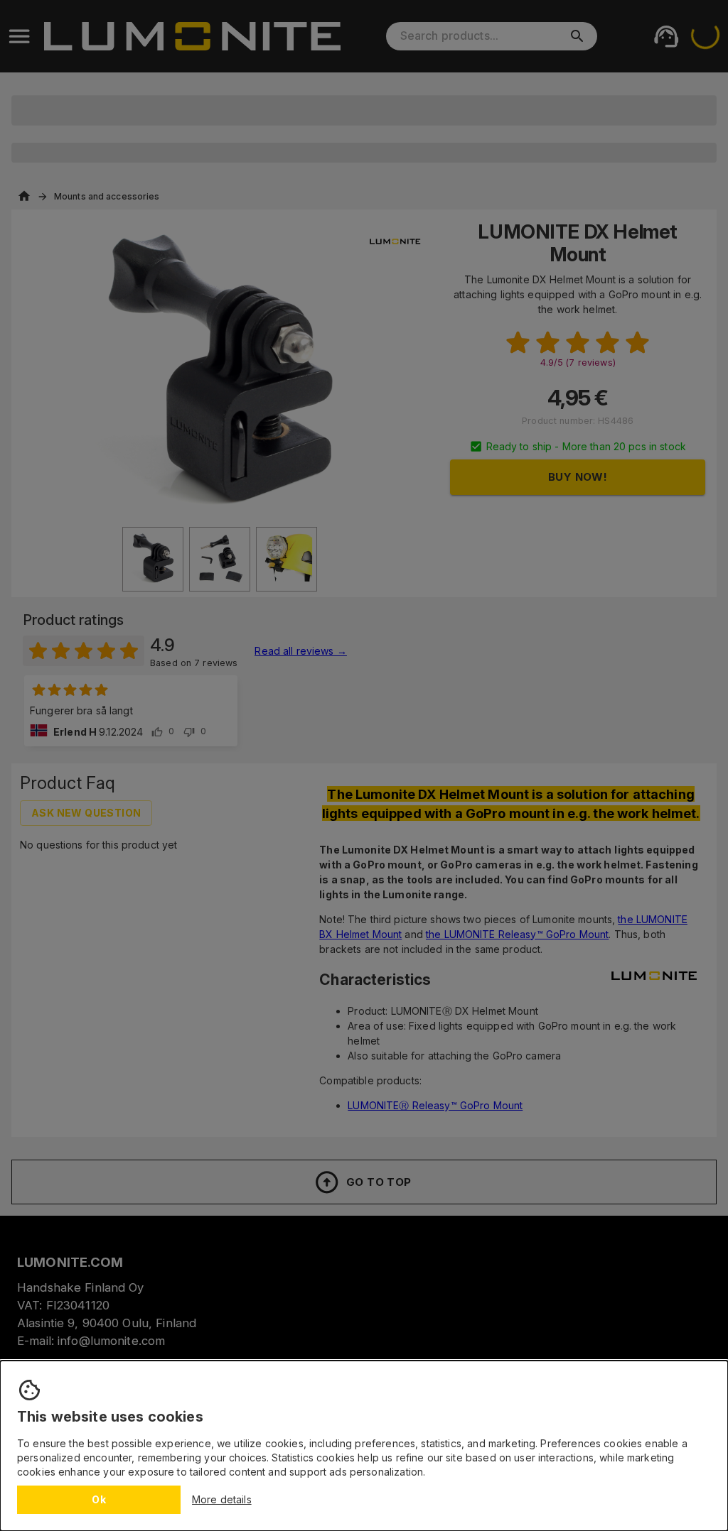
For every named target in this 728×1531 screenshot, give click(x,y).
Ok (99, 1499)
